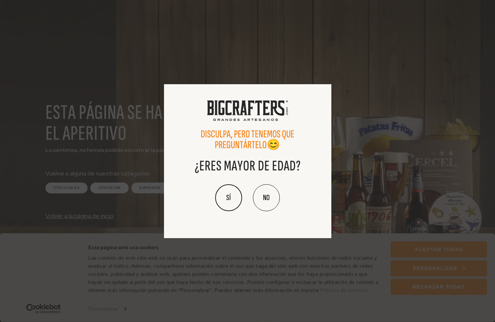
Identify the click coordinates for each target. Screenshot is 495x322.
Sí (228, 197)
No (266, 197)
